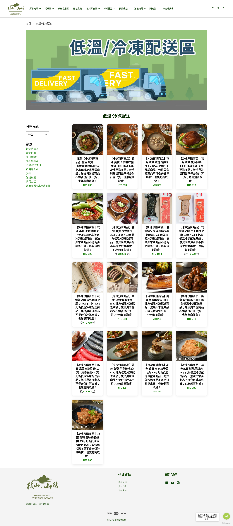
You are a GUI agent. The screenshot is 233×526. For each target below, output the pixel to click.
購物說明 (123, 482)
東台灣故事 (168, 8)
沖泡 (28, 173)
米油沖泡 (108, 8)
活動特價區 (32, 148)
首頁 (28, 23)
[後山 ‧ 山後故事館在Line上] (178, 484)
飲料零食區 (91, 8)
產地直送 (77, 8)
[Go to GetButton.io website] (226, 523)
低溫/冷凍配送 (34, 165)
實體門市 (123, 486)
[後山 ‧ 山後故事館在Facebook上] (167, 484)
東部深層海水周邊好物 (38, 185)
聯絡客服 (123, 490)
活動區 (48, 8)
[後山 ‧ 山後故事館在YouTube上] (172, 484)
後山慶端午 (32, 157)
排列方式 (32, 127)
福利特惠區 (63, 8)
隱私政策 (111, 520)
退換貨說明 (121, 520)
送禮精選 (138, 8)
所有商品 (34, 8)
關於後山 (154, 8)
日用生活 (123, 8)
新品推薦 (31, 152)
